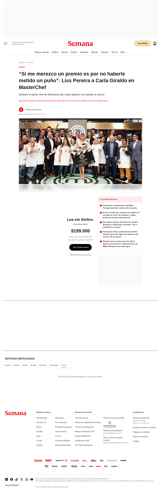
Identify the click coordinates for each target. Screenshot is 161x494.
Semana (22, 62)
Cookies (136, 441)
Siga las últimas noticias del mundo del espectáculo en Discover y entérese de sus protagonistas (64, 101)
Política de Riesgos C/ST (85, 431)
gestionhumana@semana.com (115, 443)
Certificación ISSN (82, 441)
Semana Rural (61, 431)
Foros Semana (61, 422)
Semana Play (41, 418)
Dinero (39, 427)
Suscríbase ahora (80, 247)
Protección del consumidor (114, 418)
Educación (59, 418)
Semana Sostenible (63, 445)
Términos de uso (81, 418)
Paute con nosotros (140, 437)
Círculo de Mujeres (62, 441)
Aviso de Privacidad (14, 485)
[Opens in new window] (11, 479)
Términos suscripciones (84, 427)
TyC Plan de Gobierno (84, 445)
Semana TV (41, 422)
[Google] (6, 479)
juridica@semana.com (112, 433)
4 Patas (39, 445)
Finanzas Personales (63, 427)
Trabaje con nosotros (141, 432)
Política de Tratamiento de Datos (88, 422)
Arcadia (39, 431)
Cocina (58, 436)
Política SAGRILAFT (83, 436)
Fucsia (39, 441)
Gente (30, 62)
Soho (38, 436)
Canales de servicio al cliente (144, 427)
